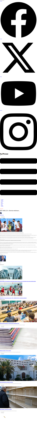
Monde (2, 204)
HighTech (2, 203)
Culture (2, 201)
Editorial (2, 205)
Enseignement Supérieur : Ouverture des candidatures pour (9, 323)
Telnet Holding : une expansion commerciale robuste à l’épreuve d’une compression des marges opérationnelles (18, 281)
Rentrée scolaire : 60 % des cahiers (5, 350)
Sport (1, 202)
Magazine (2, 206)
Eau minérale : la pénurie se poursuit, (6, 409)
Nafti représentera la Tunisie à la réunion (6, 382)
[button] (18, 176)
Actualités (2, 199)
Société (2, 200)
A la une (1, 208)
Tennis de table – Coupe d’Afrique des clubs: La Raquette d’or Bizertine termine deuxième (11, 240)
